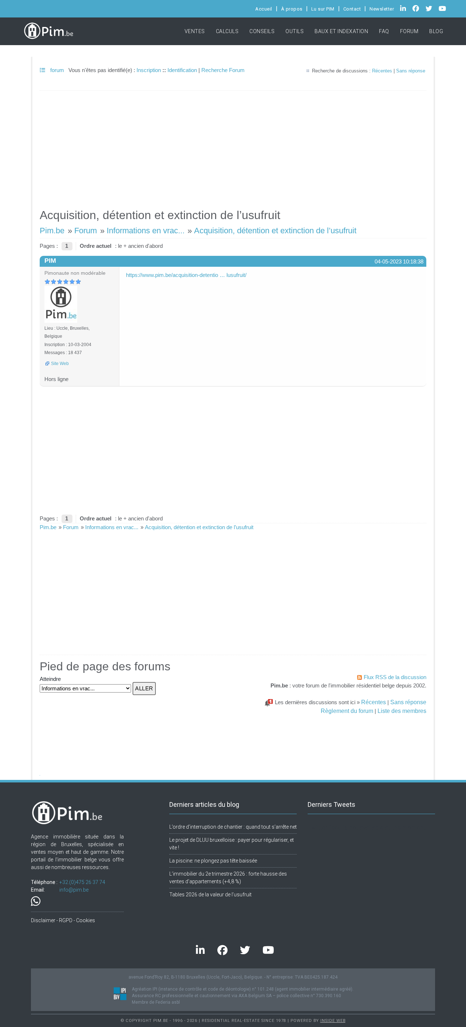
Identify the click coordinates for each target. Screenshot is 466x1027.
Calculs (227, 31)
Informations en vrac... (146, 230)
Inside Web (332, 1020)
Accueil (263, 9)
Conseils (262, 31)
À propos (292, 9)
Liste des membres (402, 710)
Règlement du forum (347, 710)
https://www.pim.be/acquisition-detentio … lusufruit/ (186, 275)
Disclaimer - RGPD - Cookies (63, 920)
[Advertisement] (233, 146)
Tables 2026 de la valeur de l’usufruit (210, 894)
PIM (50, 260)
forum (56, 70)
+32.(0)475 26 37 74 (82, 882)
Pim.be (52, 230)
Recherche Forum (223, 70)
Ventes (195, 31)
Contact (352, 9)
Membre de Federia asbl (156, 1002)
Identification (182, 70)
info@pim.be (73, 890)
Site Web (60, 363)
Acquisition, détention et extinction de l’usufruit (275, 230)
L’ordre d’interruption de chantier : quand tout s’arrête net (233, 827)
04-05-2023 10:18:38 (399, 261)
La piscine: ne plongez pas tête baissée (213, 861)
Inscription (149, 70)
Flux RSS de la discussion (395, 677)
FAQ (384, 31)
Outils (294, 31)
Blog (436, 31)
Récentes (382, 71)
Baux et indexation (341, 31)
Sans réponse (410, 71)
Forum (409, 31)
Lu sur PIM (323, 9)
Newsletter (382, 9)
